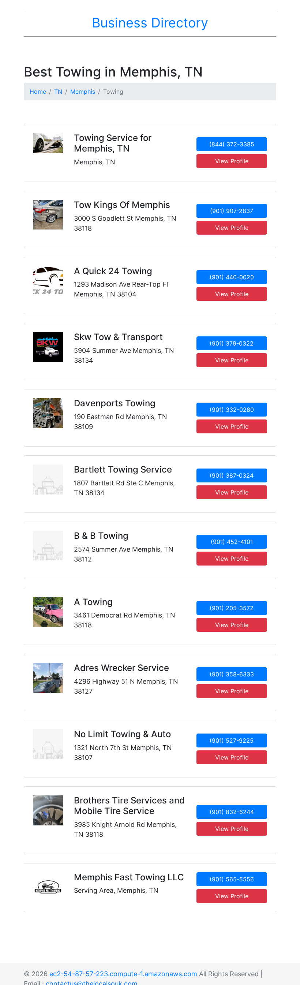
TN (58, 91)
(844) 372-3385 (231, 144)
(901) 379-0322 (232, 343)
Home (38, 91)
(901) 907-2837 (231, 210)
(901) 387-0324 (232, 475)
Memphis (82, 91)
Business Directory (150, 23)
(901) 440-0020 (232, 277)
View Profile (231, 161)
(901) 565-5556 (232, 879)
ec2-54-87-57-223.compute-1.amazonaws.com (123, 974)
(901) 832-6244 (232, 812)
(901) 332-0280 (232, 409)
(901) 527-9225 (232, 740)
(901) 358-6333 (232, 674)
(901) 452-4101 (232, 541)
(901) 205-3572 (232, 608)
